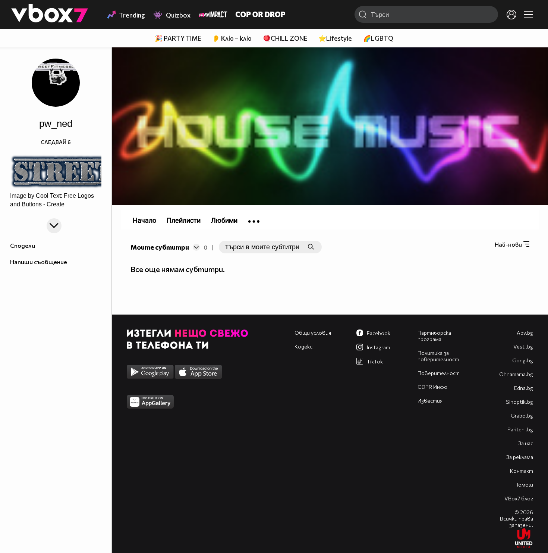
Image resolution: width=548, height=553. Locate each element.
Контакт (521, 471)
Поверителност (439, 373)
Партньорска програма (434, 335)
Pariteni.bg (520, 429)
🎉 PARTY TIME (178, 38)
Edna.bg (523, 388)
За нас (525, 443)
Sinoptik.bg (519, 402)
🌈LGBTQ (378, 38)
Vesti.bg (523, 346)
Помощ (523, 484)
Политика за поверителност (438, 356)
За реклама (519, 457)
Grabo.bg (522, 415)
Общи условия (313, 332)
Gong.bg (522, 360)
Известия (430, 400)
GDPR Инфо (432, 387)
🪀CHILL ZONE (285, 38)
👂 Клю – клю (232, 38)
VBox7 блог (518, 498)
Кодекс (303, 346)
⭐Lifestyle (335, 38)
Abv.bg (525, 332)
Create (55, 204)
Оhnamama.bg (516, 374)
